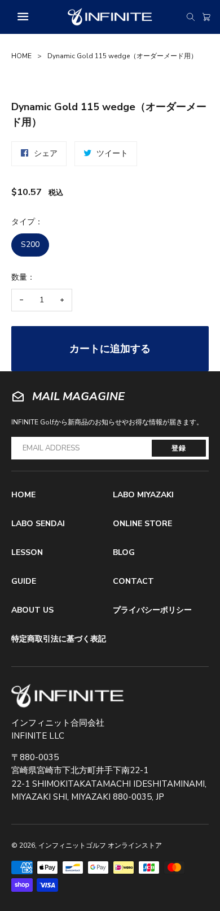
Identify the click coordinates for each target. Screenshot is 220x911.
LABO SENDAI (38, 523)
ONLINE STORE (142, 523)
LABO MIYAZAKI (143, 494)
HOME (21, 55)
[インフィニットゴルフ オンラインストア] (67, 696)
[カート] (206, 16)
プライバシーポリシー (152, 610)
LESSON (27, 552)
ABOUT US (32, 610)
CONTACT (133, 581)
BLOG (124, 552)
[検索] (190, 16)
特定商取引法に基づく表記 (58, 639)
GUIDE (23, 581)
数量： (23, 277)
